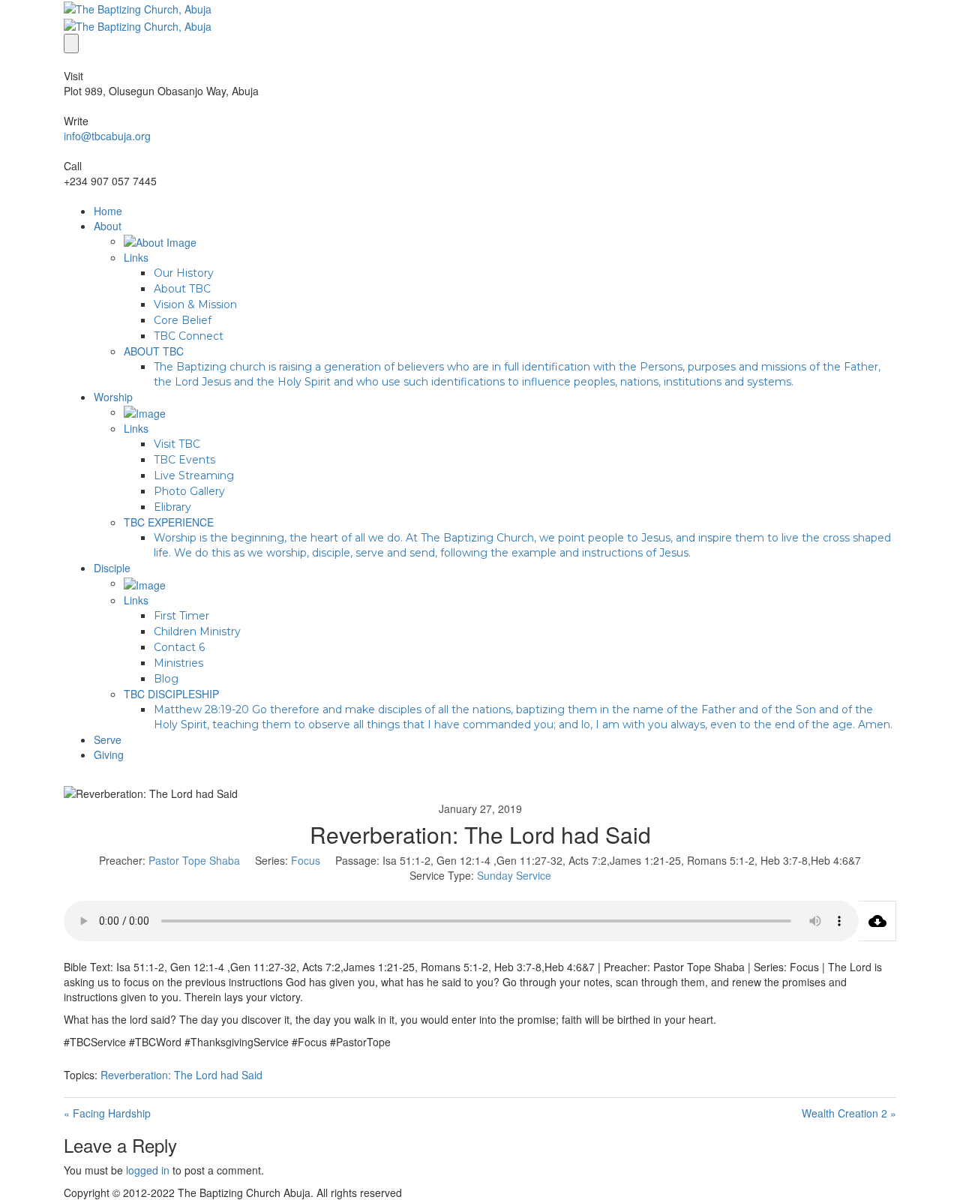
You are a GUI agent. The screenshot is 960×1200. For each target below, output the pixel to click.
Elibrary (172, 507)
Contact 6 (179, 647)
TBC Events (184, 459)
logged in (148, 1170)
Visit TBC (177, 444)
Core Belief (183, 320)
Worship (113, 396)
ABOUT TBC (154, 351)
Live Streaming (194, 475)
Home (108, 210)
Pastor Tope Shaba (194, 860)
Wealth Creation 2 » (849, 1113)
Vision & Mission (195, 304)
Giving (109, 754)
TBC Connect (189, 336)
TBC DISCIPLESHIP (171, 693)
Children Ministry (197, 631)
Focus (305, 860)
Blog (166, 679)
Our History (184, 273)
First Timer (181, 615)
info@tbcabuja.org (107, 135)
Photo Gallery (189, 491)
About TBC (182, 289)
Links (136, 257)
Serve (108, 739)
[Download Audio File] (877, 921)
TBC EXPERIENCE (169, 522)
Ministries (178, 663)
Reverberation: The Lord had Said (181, 1074)
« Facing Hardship (107, 1113)
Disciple (112, 567)
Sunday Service (514, 875)
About (108, 225)
